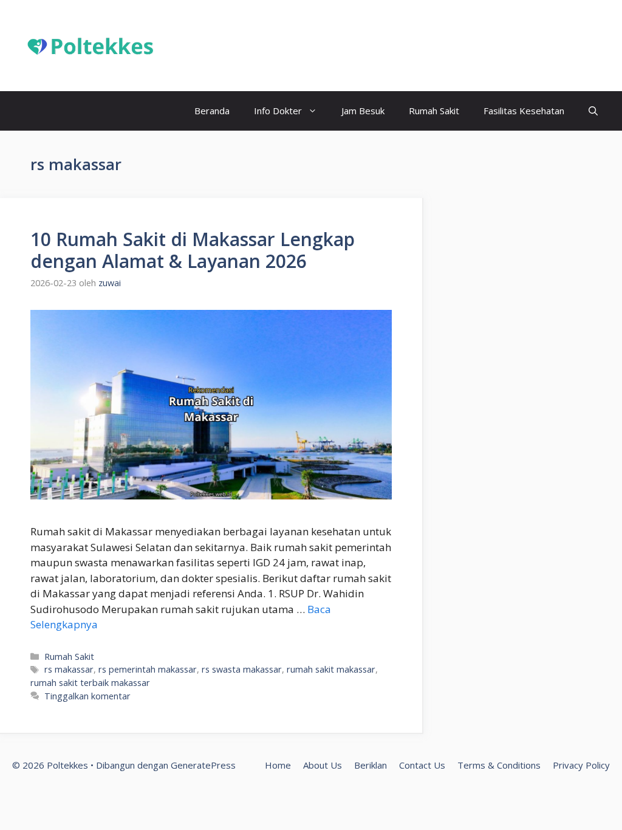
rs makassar (69, 669)
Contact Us (422, 765)
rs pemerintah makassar (147, 669)
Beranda (212, 111)
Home (278, 765)
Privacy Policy (581, 765)
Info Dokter (278, 111)
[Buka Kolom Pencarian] (593, 111)
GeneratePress (203, 765)
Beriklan (370, 765)
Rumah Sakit (434, 111)
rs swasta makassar (242, 669)
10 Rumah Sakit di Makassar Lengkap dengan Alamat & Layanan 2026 (192, 250)
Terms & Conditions (499, 765)
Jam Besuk (362, 111)
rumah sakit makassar (331, 669)
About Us (322, 765)
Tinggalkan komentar (87, 696)
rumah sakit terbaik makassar (90, 682)
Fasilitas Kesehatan (524, 111)
